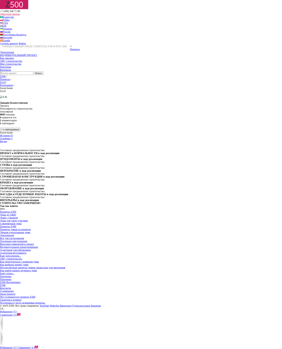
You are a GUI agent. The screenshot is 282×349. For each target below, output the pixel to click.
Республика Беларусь (14, 34)
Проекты (75, 49)
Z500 (3, 76)
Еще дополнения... (10, 255)
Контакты (5, 69)
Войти (22, 43)
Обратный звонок (10, 14)
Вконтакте (66, 305)
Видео (3, 141)
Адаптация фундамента (13, 253)
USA (5, 23)
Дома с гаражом (9, 217)
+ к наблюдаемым (10, 129)
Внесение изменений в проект (17, 244)
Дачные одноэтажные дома (15, 232)
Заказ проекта (7, 294)
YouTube (44, 305)
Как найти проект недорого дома (18, 270)
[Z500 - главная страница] (71, 46)
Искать (38, 73)
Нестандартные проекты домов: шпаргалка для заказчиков (32, 267)
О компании (7, 291)
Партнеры (5, 67)
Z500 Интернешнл (10, 282)
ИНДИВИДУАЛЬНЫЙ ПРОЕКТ (18, 55)
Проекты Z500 (8, 211)
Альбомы (6, 138)
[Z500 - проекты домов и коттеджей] (14, 8)
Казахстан (8, 17)
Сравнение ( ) (8, 314)
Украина (7, 28)
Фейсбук (55, 305)
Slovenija (7, 37)
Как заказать (7, 58)
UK (5, 25)
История (6, 135)
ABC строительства (11, 61)
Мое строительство (10, 64)
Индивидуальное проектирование (19, 247)
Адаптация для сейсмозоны (15, 250)
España (6, 40)
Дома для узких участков (14, 220)
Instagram (96, 305)
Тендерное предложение (13, 241)
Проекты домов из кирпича (15, 229)
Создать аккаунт (9, 43)
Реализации (6, 85)
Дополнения (7, 52)
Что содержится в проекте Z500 (17, 297)
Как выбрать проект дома (14, 264)
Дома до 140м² (8, 214)
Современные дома (11, 223)
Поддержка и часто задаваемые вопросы (22, 302)
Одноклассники (81, 305)
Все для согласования (12, 238)
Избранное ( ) (8, 311)
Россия (6, 31)
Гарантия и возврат (11, 299)
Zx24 (3, 82)
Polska (6, 20)
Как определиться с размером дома (19, 261)
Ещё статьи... (7, 273)
